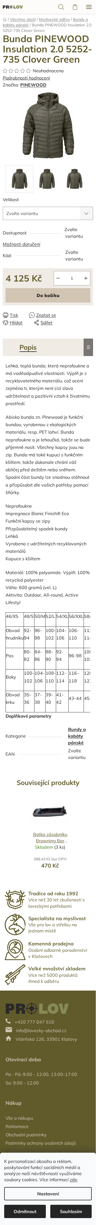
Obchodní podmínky (26, 1134)
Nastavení (48, 1193)
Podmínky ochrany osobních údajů (41, 1143)
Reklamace (17, 1126)
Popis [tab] (28, 347)
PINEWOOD (33, 85)
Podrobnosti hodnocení (26, 78)
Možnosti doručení (21, 244)
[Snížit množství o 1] (58, 278)
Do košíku (48, 295)
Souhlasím (71, 1211)
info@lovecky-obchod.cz (41, 1030)
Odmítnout (25, 1211)
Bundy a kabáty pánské (77, 736)
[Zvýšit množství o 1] (86, 278)
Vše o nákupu (19, 1118)
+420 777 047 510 (34, 1022)
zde (73, 1179)
